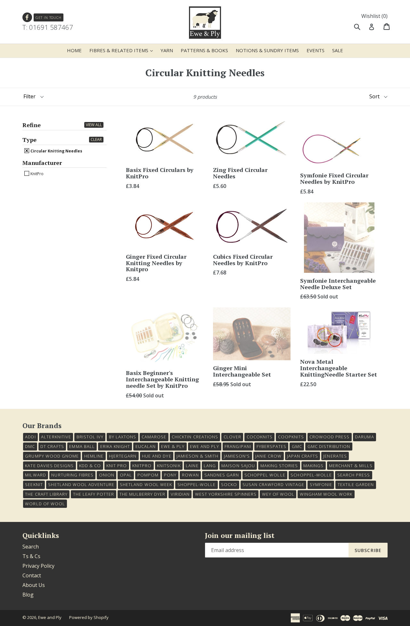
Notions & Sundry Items (267, 50)
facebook (27, 17)
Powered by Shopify (89, 617)
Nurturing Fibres (72, 475)
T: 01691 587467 (47, 27)
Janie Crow (268, 456)
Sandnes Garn (221, 475)
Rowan (190, 475)
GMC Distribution (329, 446)
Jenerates (335, 456)
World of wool (45, 504)
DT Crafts (52, 446)
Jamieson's (237, 456)
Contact (31, 575)
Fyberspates (271, 446)
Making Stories (279, 465)
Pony (170, 475)
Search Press (353, 475)
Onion (106, 475)
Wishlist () (374, 16)
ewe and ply (204, 446)
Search (30, 546)
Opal (126, 475)
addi (30, 437)
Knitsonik (168, 465)
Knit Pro (116, 465)
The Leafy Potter (93, 494)
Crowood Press (329, 437)
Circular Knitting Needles (55, 150)
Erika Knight (115, 446)
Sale (337, 50)
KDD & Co (90, 465)
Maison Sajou (238, 465)
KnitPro (36, 173)
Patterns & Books (204, 50)
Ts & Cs (31, 556)
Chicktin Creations (195, 437)
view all (94, 124)
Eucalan (145, 446)
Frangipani (238, 446)
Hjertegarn (122, 456)
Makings (313, 465)
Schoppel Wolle (264, 475)
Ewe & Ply (172, 446)
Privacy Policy (38, 565)
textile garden (356, 484)
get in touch (49, 17)
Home (74, 50)
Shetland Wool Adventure (81, 484)
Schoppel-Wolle (311, 475)
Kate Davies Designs (49, 465)
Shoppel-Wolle (196, 484)
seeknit (34, 484)
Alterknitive (56, 437)
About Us (33, 585)
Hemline (93, 456)
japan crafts (302, 456)
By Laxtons (122, 437)
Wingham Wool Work (326, 494)
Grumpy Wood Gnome (52, 456)
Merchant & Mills (351, 465)
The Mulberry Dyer (142, 494)
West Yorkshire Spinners (226, 494)
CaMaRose (154, 437)
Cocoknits (260, 437)
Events (315, 50)
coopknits (291, 437)
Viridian (180, 494)
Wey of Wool (278, 494)
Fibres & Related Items (122, 50)
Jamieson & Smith (197, 456)
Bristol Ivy (90, 437)
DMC (30, 446)
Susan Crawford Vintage (273, 484)
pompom (148, 475)
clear (96, 139)
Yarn (166, 50)
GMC (297, 446)
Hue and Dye (156, 456)
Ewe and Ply (50, 617)
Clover (232, 437)
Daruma (364, 437)
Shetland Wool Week (146, 484)
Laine (192, 465)
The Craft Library (46, 494)
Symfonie (321, 484)
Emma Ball (81, 446)
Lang (210, 465)
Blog (28, 594)
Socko (229, 484)
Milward (35, 475)
